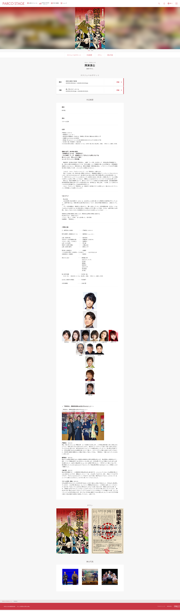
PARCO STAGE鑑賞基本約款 (9, 606)
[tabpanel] (90, 28)
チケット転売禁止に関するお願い (23, 606)
